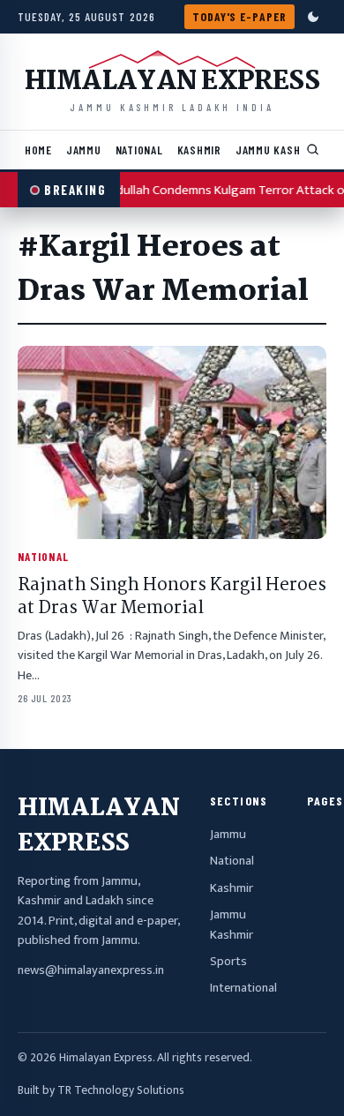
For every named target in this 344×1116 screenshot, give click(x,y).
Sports (228, 961)
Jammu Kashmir (277, 149)
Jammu (83, 149)
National (139, 149)
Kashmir (199, 149)
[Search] (313, 150)
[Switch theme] (313, 17)
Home (38, 149)
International (243, 988)
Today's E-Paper (239, 16)
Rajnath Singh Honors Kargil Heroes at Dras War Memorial (172, 597)
